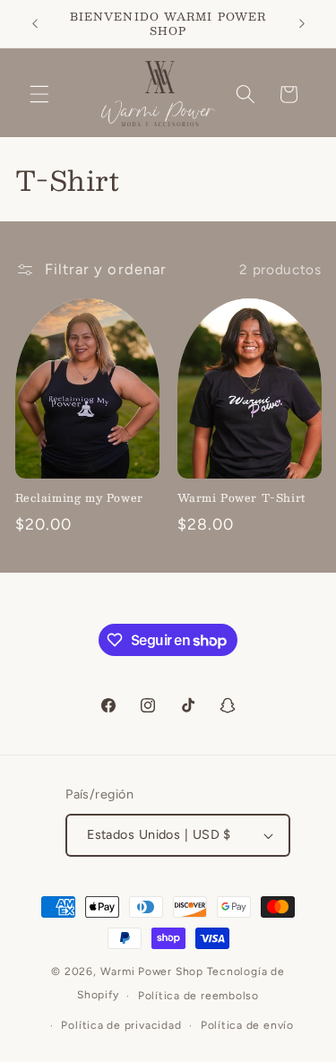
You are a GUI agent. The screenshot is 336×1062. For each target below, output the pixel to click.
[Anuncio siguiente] (302, 24)
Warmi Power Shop (151, 971)
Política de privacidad (121, 1025)
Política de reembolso (198, 995)
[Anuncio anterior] (35, 24)
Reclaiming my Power (79, 498)
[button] (39, 94)
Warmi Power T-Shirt (241, 498)
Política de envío (247, 1025)
